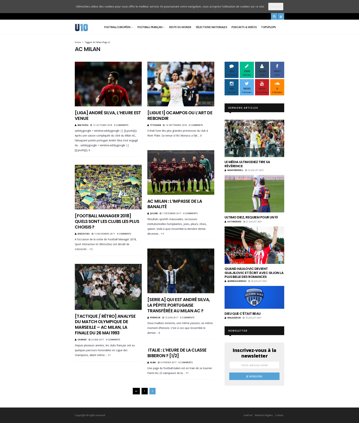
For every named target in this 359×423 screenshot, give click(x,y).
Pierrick (155, 317)
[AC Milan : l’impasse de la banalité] (180, 172)
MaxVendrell (235, 170)
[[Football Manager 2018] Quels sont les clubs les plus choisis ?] (108, 187)
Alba (153, 362)
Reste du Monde (180, 27)
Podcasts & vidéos (244, 27)
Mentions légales (264, 415)
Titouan (155, 125)
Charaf (82, 339)
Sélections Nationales (211, 27)
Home (78, 42)
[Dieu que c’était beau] (254, 297)
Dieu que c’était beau (243, 313)
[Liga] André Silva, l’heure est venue (108, 115)
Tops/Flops (268, 27)
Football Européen (117, 27)
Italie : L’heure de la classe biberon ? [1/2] (176, 353)
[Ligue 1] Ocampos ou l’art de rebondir (179, 115)
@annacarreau (236, 281)
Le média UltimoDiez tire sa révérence (247, 164)
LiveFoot (247, 415)
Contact (279, 415)
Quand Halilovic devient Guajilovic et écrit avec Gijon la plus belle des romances (254, 272)
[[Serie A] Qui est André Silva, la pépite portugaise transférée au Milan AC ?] (180, 271)
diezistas (84, 233)
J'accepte (276, 6)
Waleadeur (234, 317)
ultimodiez (234, 221)
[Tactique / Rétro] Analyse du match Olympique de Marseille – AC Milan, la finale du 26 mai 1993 (105, 324)
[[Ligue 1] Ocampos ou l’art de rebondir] (180, 84)
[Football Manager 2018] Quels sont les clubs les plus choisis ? (107, 221)
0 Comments (121, 125)
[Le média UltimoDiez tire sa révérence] (254, 138)
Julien (154, 213)
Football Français (149, 27)
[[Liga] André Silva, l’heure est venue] (108, 84)
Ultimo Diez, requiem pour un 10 (251, 217)
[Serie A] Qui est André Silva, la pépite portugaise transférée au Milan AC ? (178, 305)
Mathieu (83, 125)
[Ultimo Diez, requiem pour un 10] (254, 193)
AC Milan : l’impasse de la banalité (174, 204)
